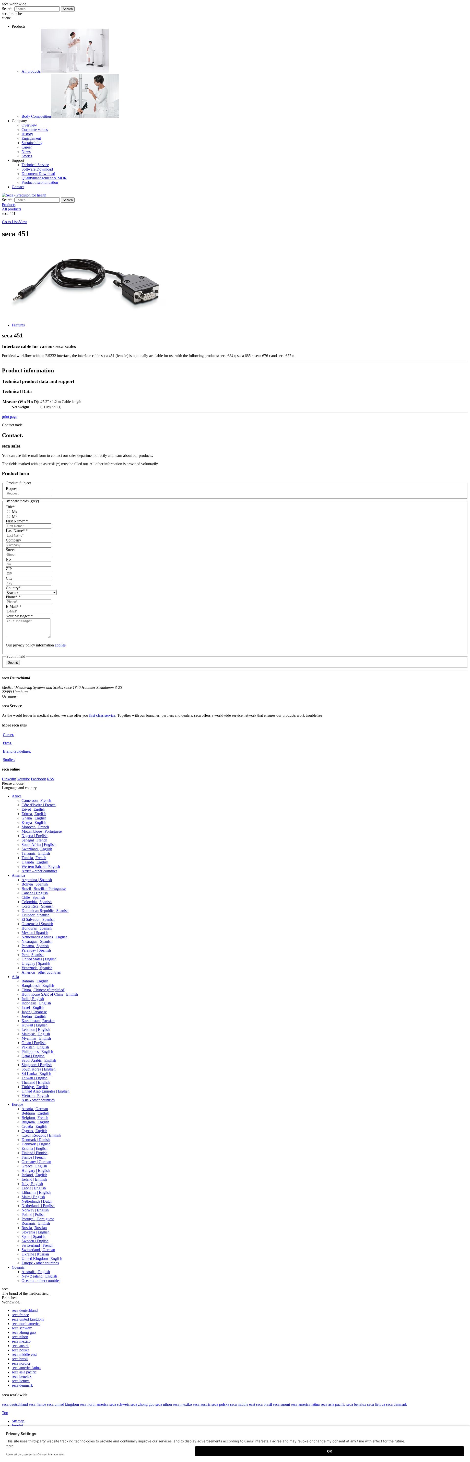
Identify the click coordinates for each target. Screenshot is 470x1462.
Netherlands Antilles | (44, 937)
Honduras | (37, 928)
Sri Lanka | (36, 1073)
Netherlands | (37, 1201)
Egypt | (33, 809)
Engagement (31, 138)
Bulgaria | (35, 1122)
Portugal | (38, 1219)
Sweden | (35, 1241)
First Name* (17, 521)
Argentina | (37, 880)
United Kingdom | (42, 1258)
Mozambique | (42, 831)
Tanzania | (36, 853)
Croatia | (34, 1126)
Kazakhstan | (38, 1021)
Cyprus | (34, 1131)
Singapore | (37, 1065)
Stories (27, 156)
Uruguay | (36, 963)
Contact (18, 187)
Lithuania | (36, 1192)
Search (68, 9)
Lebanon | (36, 1029)
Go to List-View (14, 222)
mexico (21, 1341)
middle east (24, 1354)
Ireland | (34, 1179)
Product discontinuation (40, 182)
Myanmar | (36, 1038)
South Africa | (39, 844)
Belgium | (35, 1113)
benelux (22, 1376)
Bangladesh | (38, 985)
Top (5, 1413)
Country (13, 588)
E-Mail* (14, 606)
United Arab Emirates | (46, 1091)
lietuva (21, 1381)
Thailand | (36, 1082)
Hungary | (36, 1170)
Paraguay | (36, 950)
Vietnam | (35, 1096)
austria (20, 1346)
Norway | (35, 1210)
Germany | (36, 1162)
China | (43, 990)
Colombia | (37, 902)
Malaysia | (36, 1034)
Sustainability (32, 143)
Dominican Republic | (45, 911)
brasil (20, 1359)
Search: (7, 9)
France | (34, 1157)
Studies (9, 760)
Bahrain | (35, 981)
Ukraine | (35, 1254)
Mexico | (35, 933)
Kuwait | (34, 1025)
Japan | (34, 1012)
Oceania (18, 1267)
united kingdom (28, 1319)
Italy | (32, 1184)
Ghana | (34, 818)
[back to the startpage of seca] (24, 195)
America (18, 875)
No (8, 559)
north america (26, 1324)
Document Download (38, 174)
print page (9, 416)
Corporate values (35, 129)
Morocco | (35, 827)
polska (20, 1350)
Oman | (34, 1043)
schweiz (22, 1328)
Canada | (35, 893)
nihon (20, 1337)
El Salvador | (38, 919)
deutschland (25, 1310)
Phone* (13, 597)
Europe (17, 1104)
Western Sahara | (41, 866)
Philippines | (37, 1051)
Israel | (33, 1007)
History (27, 134)
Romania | (36, 1223)
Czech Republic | (41, 1135)
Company (13, 540)
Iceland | (34, 1175)
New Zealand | (39, 1276)
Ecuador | (35, 915)
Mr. (14, 517)
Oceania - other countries (41, 1280)
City (9, 578)
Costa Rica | (37, 906)
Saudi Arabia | (39, 1060)
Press (7, 743)
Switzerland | (37, 1245)
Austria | (35, 1109)
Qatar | (33, 1056)
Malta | (33, 1197)
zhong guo (24, 1332)
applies (60, 645)
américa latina (26, 1368)
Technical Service (35, 165)
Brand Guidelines (17, 751)
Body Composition (36, 116)
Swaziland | (37, 849)
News (26, 152)
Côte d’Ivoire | (39, 805)
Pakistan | (35, 1047)
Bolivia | (35, 884)
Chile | (33, 897)
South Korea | (39, 1069)
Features (18, 325)
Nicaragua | (37, 941)
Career (27, 147)
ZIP (9, 569)
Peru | (33, 955)
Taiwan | (34, 1078)
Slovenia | (35, 1232)
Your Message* (19, 616)
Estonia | (34, 1148)
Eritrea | (34, 814)
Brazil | (44, 888)
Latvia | (34, 1188)
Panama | (35, 946)
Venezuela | (37, 968)
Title (10, 507)
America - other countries (41, 972)
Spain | (33, 1236)
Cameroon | (36, 800)
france (20, 1315)
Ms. (14, 512)
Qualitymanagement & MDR (44, 178)
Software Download (37, 169)
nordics (21, 1363)
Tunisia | (34, 858)
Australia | (36, 1272)
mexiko (182, 1404)
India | (33, 999)
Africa (17, 796)
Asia (15, 977)
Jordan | (34, 1016)
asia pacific (24, 1372)
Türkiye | (35, 1087)
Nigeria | (34, 836)
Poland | (33, 1214)
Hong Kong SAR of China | (50, 994)
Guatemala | (37, 924)
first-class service (102, 715)
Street (10, 550)
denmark (22, 1385)
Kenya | (34, 822)
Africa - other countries (39, 871)
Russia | (34, 1228)
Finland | (34, 1153)
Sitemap (18, 1421)
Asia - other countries (38, 1100)
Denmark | (36, 1140)
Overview (29, 125)
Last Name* (17, 531)
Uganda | (35, 862)
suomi (281, 1404)
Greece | (34, 1166)
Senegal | (34, 840)
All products (31, 71)
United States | (39, 959)
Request (12, 488)
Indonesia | (36, 1003)
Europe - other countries (40, 1263)
